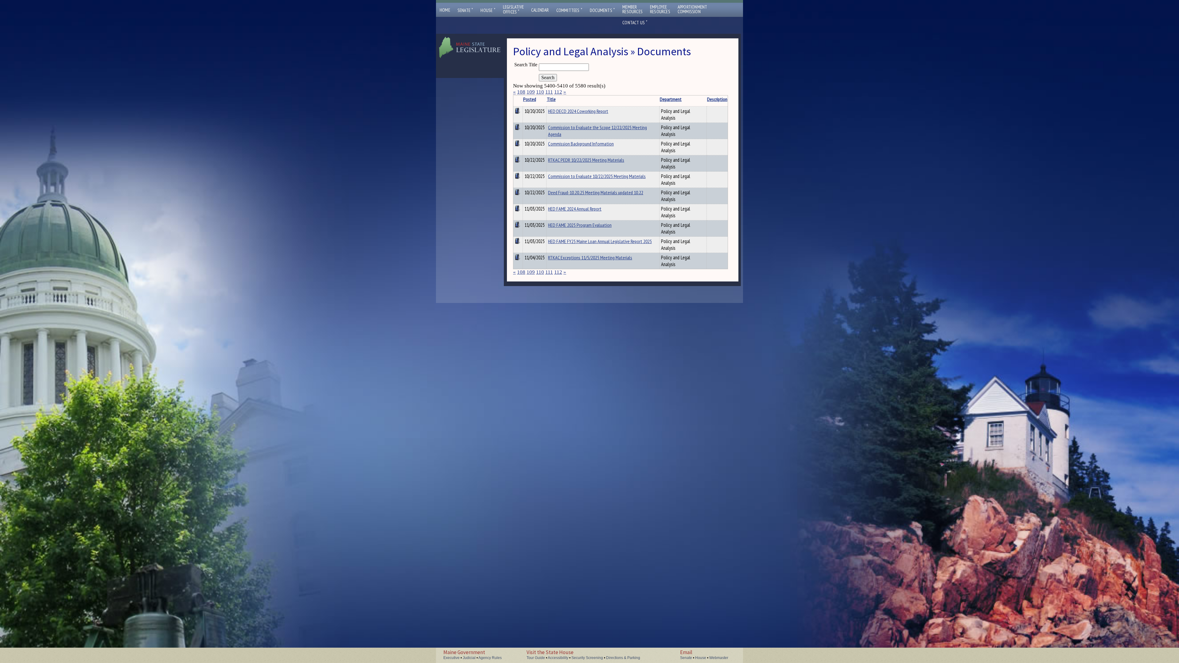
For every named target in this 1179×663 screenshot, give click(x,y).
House (488, 10)
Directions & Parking (623, 658)
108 (521, 92)
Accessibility (558, 658)
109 (531, 92)
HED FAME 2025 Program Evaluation (580, 225)
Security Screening (587, 658)
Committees (569, 10)
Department (671, 99)
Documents (602, 10)
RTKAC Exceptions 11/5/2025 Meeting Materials (590, 257)
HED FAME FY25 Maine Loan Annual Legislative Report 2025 (600, 241)
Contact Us (635, 22)
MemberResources (632, 9)
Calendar (540, 10)
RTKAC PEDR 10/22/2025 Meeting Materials (586, 160)
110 (540, 92)
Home (445, 10)
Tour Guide (536, 658)
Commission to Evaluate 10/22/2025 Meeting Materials (597, 176)
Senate (465, 10)
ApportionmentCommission (692, 9)
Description (717, 99)
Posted (529, 99)
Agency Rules (490, 658)
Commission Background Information (581, 143)
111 (549, 92)
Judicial (469, 658)
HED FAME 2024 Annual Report (574, 208)
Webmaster (718, 658)
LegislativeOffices (513, 9)
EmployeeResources (660, 9)
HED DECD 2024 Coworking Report (578, 111)
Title (551, 99)
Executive (451, 658)
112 (558, 92)
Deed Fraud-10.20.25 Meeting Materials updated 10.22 (595, 192)
